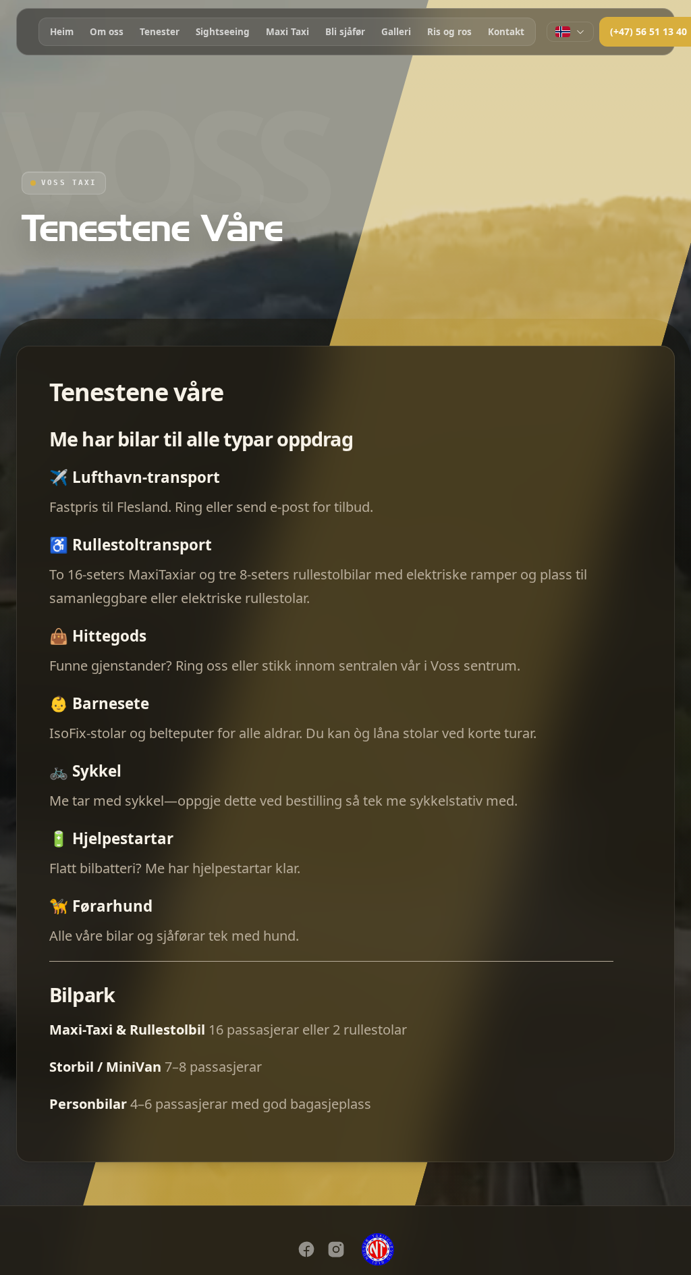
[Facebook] (306, 1249)
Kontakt (506, 32)
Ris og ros (449, 32)
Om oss (106, 32)
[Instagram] (336, 1249)
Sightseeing (223, 32)
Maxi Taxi (287, 32)
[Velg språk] (570, 32)
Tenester (159, 32)
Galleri (396, 32)
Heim (62, 32)
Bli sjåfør (345, 32)
